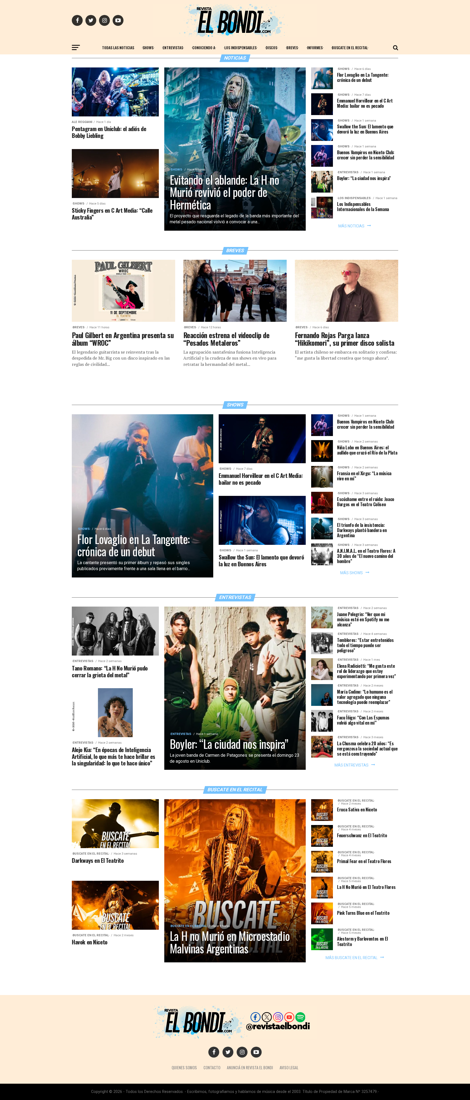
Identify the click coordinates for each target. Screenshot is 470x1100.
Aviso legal (289, 1067)
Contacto (211, 1067)
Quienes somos (184, 1067)
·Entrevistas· (173, 47)
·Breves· (292, 47)
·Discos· (271, 47)
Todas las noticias (118, 47)
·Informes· (314, 47)
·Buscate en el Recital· (349, 47)
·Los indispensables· (240, 47)
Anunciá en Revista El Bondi (250, 1067)
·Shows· (148, 47)
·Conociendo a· (203, 47)
